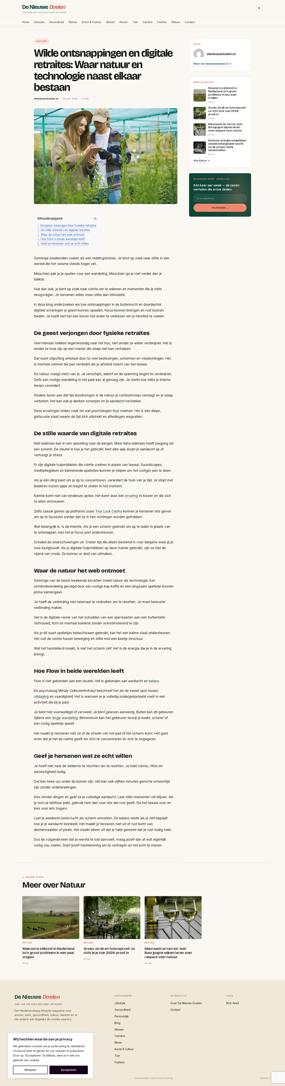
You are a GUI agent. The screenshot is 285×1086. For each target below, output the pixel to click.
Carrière (147, 22)
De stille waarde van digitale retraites (65, 230)
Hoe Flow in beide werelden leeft (63, 239)
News (118, 1042)
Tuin (135, 22)
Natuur (73, 22)
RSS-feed (232, 1003)
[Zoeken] (259, 8)
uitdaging (41, 696)
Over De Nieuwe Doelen (186, 1003)
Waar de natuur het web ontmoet (63, 234)
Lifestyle (39, 22)
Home (25, 22)
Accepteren (68, 1069)
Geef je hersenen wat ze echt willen (65, 243)
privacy (265, 1078)
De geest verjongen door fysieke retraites (68, 225)
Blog (117, 1023)
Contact (190, 22)
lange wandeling (65, 718)
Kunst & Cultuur (91, 22)
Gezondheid (56, 22)
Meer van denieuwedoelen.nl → (212, 63)
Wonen (110, 22)
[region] (50, 1055)
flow (116, 411)
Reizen (123, 22)
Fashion (162, 22)
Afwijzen (30, 1069)
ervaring (131, 496)
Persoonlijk (122, 1016)
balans (154, 681)
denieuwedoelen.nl (221, 54)
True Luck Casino (108, 511)
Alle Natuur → (201, 160)
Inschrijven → (220, 207)
